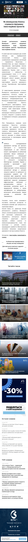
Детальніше (14, 424)
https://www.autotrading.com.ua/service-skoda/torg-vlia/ (14, 391)
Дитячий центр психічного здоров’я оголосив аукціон (12, 247)
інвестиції (11, 35)
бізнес (18, 35)
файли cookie (13, 539)
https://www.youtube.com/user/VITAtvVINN (14, 256)
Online (20, 2)
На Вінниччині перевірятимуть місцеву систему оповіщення (15, 242)
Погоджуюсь (22, 539)
